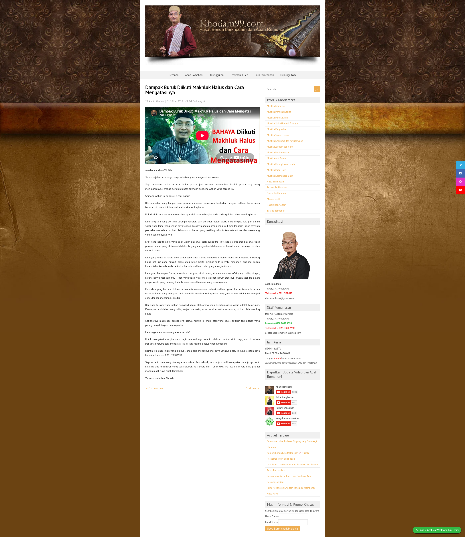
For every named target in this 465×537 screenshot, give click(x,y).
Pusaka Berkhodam (277, 187)
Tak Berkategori (197, 101)
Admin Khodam (156, 101)
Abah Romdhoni (194, 75)
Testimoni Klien (239, 75)
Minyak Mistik (273, 199)
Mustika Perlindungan (278, 152)
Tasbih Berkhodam (276, 204)
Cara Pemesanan (264, 75)
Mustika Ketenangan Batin (280, 175)
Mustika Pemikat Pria (277, 117)
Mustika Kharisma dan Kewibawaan (285, 140)
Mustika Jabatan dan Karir (280, 146)
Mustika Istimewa (276, 106)
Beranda (174, 75)
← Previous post (154, 388)
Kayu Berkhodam (275, 181)
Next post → (253, 388)
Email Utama (271, 522)
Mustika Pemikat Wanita (279, 111)
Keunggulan (217, 75)
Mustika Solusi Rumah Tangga (282, 123)
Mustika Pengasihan (277, 129)
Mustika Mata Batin (276, 170)
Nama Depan (272, 516)
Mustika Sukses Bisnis (278, 135)
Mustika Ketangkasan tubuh (281, 164)
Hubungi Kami (288, 75)
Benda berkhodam (276, 193)
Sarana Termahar (275, 210)
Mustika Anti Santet (276, 158)
